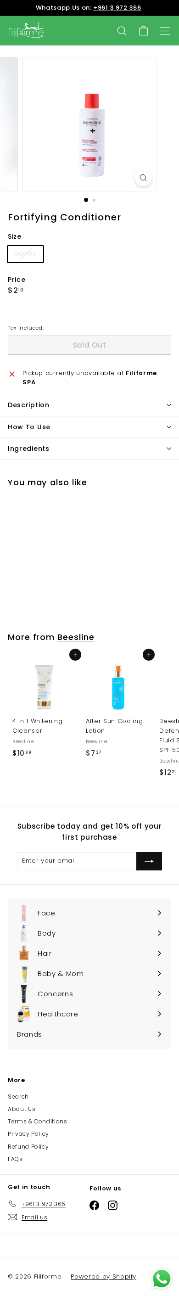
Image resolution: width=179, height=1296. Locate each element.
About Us (21, 1109)
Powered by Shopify (103, 1276)
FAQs (15, 1159)
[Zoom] (142, 177)
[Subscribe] (149, 861)
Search (18, 1096)
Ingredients (29, 448)
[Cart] (143, 31)
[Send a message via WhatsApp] (161, 1278)
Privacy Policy (28, 1134)
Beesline (75, 637)
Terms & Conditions (37, 1121)
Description (29, 405)
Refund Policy (28, 1146)
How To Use (29, 427)
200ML (29, 255)
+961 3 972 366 (117, 7)
